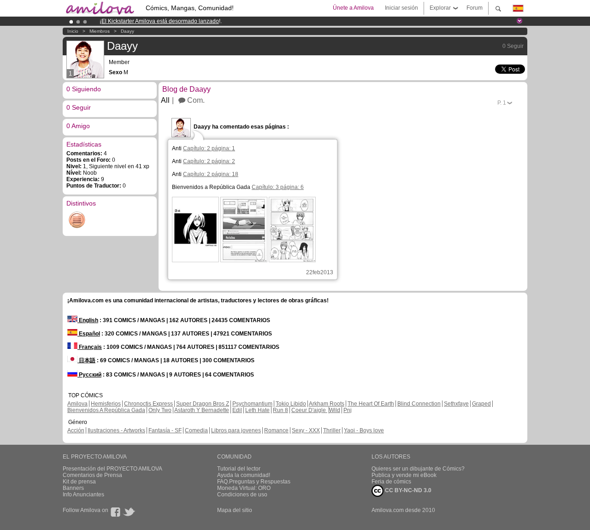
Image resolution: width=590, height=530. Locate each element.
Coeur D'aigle (309, 410)
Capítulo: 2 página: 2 (209, 161)
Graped (481, 403)
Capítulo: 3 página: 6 (278, 187)
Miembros (99, 31)
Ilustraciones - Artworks (116, 430)
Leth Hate (257, 410)
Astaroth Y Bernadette (201, 410)
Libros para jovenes (236, 430)
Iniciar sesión (401, 8)
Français (89, 347)
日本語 (86, 360)
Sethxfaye (456, 403)
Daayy (127, 31)
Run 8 (280, 410)
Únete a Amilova (353, 8)
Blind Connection (419, 403)
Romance (276, 430)
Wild (334, 410)
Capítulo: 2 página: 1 (209, 148)
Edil (237, 410)
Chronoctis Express (148, 403)
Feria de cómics (391, 481)
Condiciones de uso (242, 494)
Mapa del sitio (234, 510)
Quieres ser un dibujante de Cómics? (418, 468)
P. (501, 103)
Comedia (196, 430)
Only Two (159, 410)
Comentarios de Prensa (92, 475)
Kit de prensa (79, 481)
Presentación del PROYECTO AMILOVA (112, 468)
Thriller (332, 430)
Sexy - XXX (306, 430)
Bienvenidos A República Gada (106, 410)
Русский (89, 374)
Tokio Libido (291, 403)
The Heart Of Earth (371, 403)
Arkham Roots (326, 403)
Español (88, 333)
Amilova (77, 403)
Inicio (72, 31)
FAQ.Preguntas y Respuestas (253, 481)
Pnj (347, 410)
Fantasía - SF (165, 430)
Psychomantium (252, 403)
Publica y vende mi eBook (404, 475)
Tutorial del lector (238, 468)
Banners (73, 488)
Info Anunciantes (83, 494)
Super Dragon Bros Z (202, 403)
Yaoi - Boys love (364, 430)
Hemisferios (106, 403)
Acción (75, 430)
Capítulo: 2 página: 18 (210, 174)
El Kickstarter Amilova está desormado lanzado (160, 21)
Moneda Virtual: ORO (244, 488)
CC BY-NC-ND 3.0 (407, 490)
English (87, 320)
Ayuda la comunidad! (243, 475)
